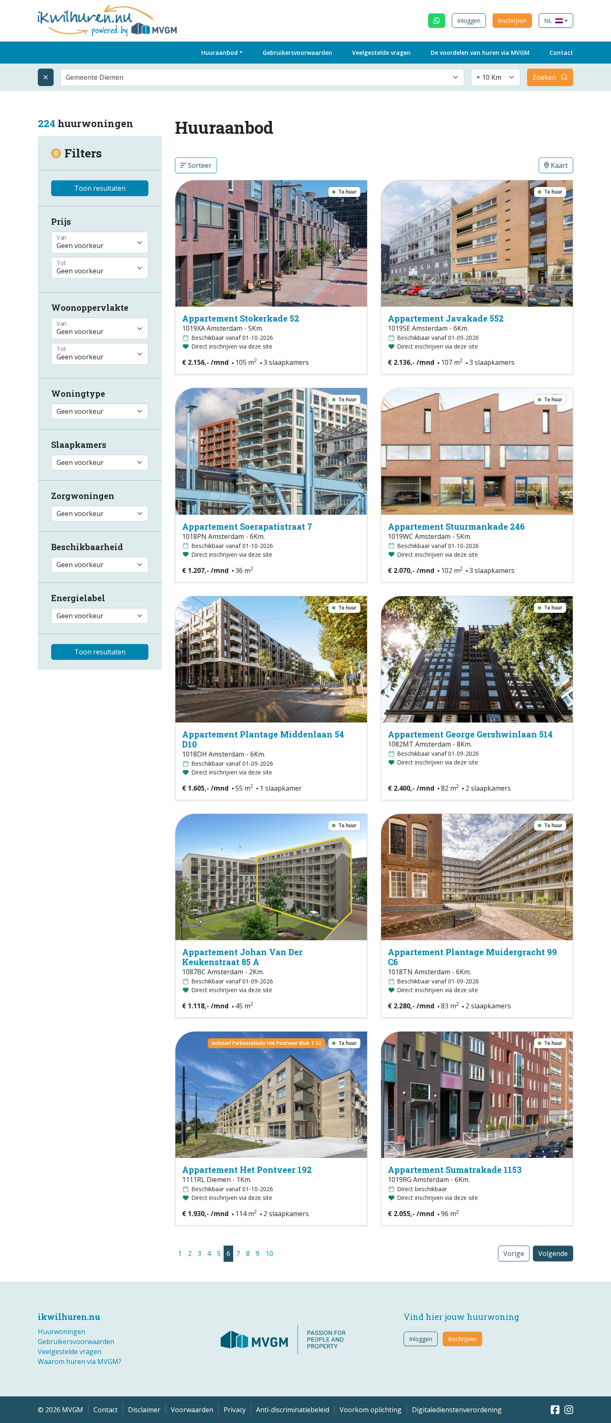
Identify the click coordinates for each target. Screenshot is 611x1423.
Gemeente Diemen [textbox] (94, 77)
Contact (561, 53)
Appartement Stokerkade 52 (240, 318)
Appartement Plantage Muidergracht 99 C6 (472, 956)
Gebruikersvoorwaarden (297, 53)
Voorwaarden (192, 1409)
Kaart (558, 165)
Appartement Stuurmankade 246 (456, 526)
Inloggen (468, 21)
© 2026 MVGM (60, 1409)
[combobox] (262, 77)
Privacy (235, 1409)
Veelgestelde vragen (381, 53)
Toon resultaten (100, 188)
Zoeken (544, 77)
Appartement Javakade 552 (446, 318)
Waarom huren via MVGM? (79, 1361)
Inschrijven (512, 21)
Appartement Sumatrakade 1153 (455, 1169)
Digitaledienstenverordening (457, 1409)
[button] (556, 20)
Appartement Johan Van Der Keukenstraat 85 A (242, 956)
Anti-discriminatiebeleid (292, 1409)
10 (269, 1253)
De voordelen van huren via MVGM (480, 53)
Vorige (513, 1253)
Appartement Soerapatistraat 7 (247, 526)
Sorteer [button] (199, 165)
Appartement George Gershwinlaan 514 (470, 734)
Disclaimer (144, 1409)
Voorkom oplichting (371, 1409)
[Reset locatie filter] (46, 77)
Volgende (553, 1253)
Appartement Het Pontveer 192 (247, 1169)
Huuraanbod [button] (219, 53)
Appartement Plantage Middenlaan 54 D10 (263, 739)
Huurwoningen (61, 1331)
